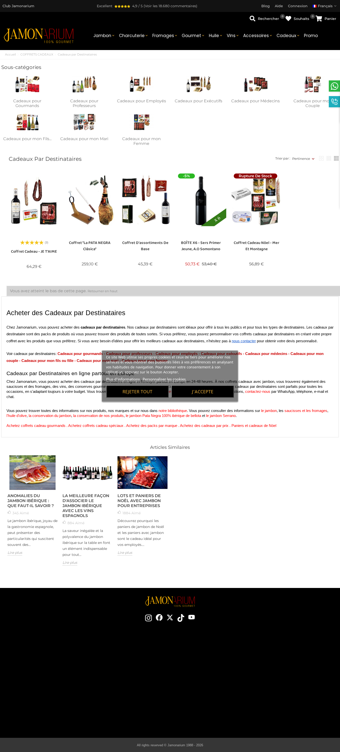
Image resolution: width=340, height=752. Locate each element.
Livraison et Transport (286, 657)
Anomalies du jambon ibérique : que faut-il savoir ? (30, 500)
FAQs (286, 687)
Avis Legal (286, 672)
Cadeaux (288, 36)
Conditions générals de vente (286, 665)
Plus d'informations (123, 378)
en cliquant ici (51, 674)
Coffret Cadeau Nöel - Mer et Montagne (256, 246)
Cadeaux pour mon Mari (84, 138)
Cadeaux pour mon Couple (312, 103)
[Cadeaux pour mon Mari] (84, 122)
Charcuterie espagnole (203, 687)
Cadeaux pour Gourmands (27, 103)
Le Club (123, 657)
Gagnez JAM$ (123, 665)
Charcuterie (134, 36)
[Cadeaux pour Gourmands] (27, 84)
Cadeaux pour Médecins (255, 101)
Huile (216, 36)
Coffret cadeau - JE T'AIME (34, 251)
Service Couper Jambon (123, 695)
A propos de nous (123, 672)
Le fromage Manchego (203, 710)
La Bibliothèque (203, 717)
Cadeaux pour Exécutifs (198, 101)
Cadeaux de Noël (123, 680)
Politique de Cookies (286, 680)
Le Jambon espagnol (203, 650)
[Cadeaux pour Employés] (141, 84)
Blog (123, 702)
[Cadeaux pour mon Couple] (312, 84)
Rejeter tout (137, 391)
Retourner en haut (102, 291)
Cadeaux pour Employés (141, 101)
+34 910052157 (63, 683)
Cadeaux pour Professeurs (84, 103)
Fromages (165, 36)
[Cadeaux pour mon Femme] (141, 122)
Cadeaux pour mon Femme (141, 141)
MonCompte (286, 695)
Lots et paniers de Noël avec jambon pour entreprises (139, 500)
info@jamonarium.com (47, 664)
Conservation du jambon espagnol (203, 672)
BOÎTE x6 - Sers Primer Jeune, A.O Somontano (201, 246)
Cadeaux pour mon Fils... (27, 138)
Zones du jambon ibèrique (203, 680)
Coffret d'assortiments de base (145, 246)
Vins (233, 36)
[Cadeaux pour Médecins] (255, 84)
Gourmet (193, 36)
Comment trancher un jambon (203, 665)
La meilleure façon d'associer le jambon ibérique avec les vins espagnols (85, 505)
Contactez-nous (123, 650)
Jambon (104, 36)
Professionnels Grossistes (123, 687)
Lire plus (14, 552)
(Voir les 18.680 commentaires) (170, 6)
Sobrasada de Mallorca (203, 702)
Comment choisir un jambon (203, 657)
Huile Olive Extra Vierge (203, 695)
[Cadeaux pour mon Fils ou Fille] (27, 122)
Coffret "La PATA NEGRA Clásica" (90, 246)
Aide (286, 702)
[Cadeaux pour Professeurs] (84, 84)
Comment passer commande (286, 650)
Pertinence (301, 159)
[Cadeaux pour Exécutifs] (198, 84)
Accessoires (258, 36)
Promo (311, 36)
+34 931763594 (38, 683)
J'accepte (202, 391)
